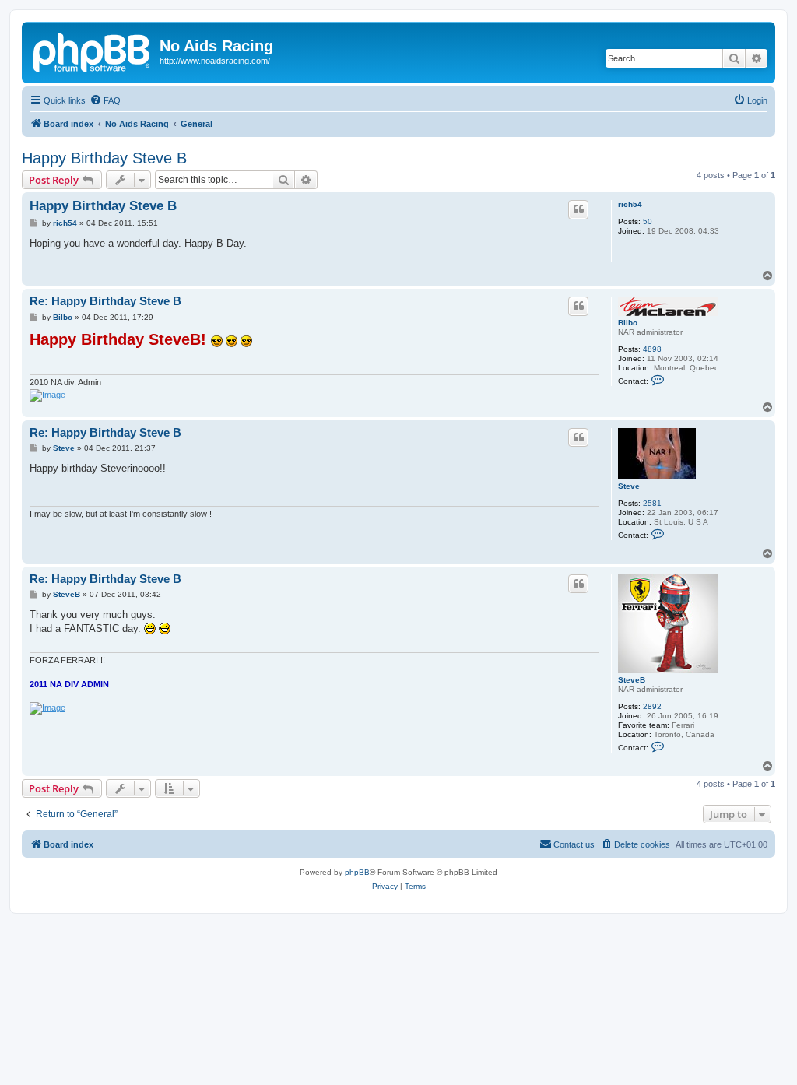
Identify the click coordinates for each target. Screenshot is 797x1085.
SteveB (631, 680)
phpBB (357, 872)
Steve (629, 486)
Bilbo (627, 322)
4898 (652, 349)
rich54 (630, 204)
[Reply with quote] (578, 209)
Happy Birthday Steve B (104, 158)
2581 (652, 503)
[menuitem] (105, 100)
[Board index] (93, 50)
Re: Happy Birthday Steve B (105, 300)
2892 (652, 706)
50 (647, 221)
